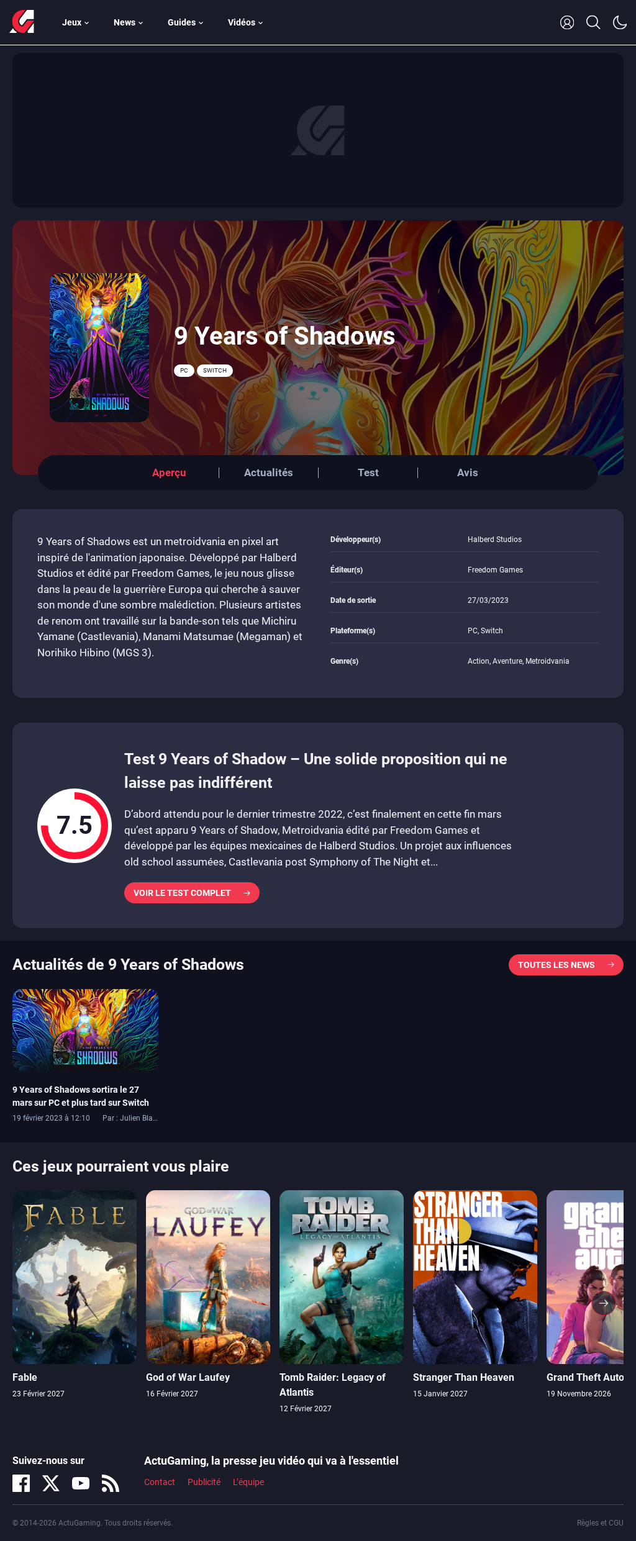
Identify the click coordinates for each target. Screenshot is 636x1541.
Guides (182, 22)
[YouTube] (80, 1483)
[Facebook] (21, 1483)
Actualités (268, 472)
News (124, 22)
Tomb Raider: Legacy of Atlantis (332, 1385)
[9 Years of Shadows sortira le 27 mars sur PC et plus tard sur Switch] (85, 1029)
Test (368, 472)
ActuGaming (21, 22)
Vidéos (241, 22)
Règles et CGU (600, 1523)
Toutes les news (556, 965)
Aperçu (169, 472)
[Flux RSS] (110, 1483)
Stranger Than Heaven (463, 1377)
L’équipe (248, 1482)
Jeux (71, 22)
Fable (24, 1377)
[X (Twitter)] (51, 1483)
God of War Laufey (188, 1377)
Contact (159, 1482)
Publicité (204, 1482)
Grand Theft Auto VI (591, 1377)
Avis (467, 472)
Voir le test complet (182, 893)
